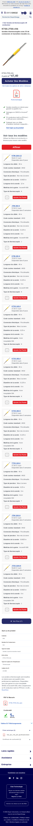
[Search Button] (30, 17)
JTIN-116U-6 (16, 515)
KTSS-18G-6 (16, 358)
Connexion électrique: (12, 172)
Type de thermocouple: (12, 191)
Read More (5, 690)
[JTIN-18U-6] (7, 208)
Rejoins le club (17, 796)
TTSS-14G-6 (16, 463)
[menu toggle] (2, 12)
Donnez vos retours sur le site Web (16, 803)
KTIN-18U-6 (16, 256)
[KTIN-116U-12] (7, 157)
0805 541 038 (11, 2)
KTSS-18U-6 (16, 411)
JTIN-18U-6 (16, 206)
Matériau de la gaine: (11, 187)
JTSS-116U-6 (16, 565)
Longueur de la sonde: (12, 183)
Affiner (16, 147)
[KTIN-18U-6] (7, 258)
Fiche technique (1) (9, 730)
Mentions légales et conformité (18, 822)
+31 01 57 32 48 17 (24, 2)
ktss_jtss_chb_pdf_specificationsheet (18, 734)
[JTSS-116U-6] (7, 567)
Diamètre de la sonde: (11, 179)
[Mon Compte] (30, 13)
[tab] (16, 701)
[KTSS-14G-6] (7, 308)
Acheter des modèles (16, 81)
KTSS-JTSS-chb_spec (15, 703)
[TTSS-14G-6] (7, 465)
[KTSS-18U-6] (7, 413)
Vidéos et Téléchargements (11, 723)
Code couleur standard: (12, 168)
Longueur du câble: (11, 164)
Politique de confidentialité (11, 817)
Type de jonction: (10, 176)
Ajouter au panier (20, 197)
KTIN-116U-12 (17, 155)
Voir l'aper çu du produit (15, 128)
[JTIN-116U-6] (7, 517)
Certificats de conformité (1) (12, 739)
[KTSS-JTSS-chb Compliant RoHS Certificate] (6, 715)
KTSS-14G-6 (16, 306)
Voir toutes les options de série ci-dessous (16, 86)
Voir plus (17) (17, 621)
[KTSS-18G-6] (7, 360)
